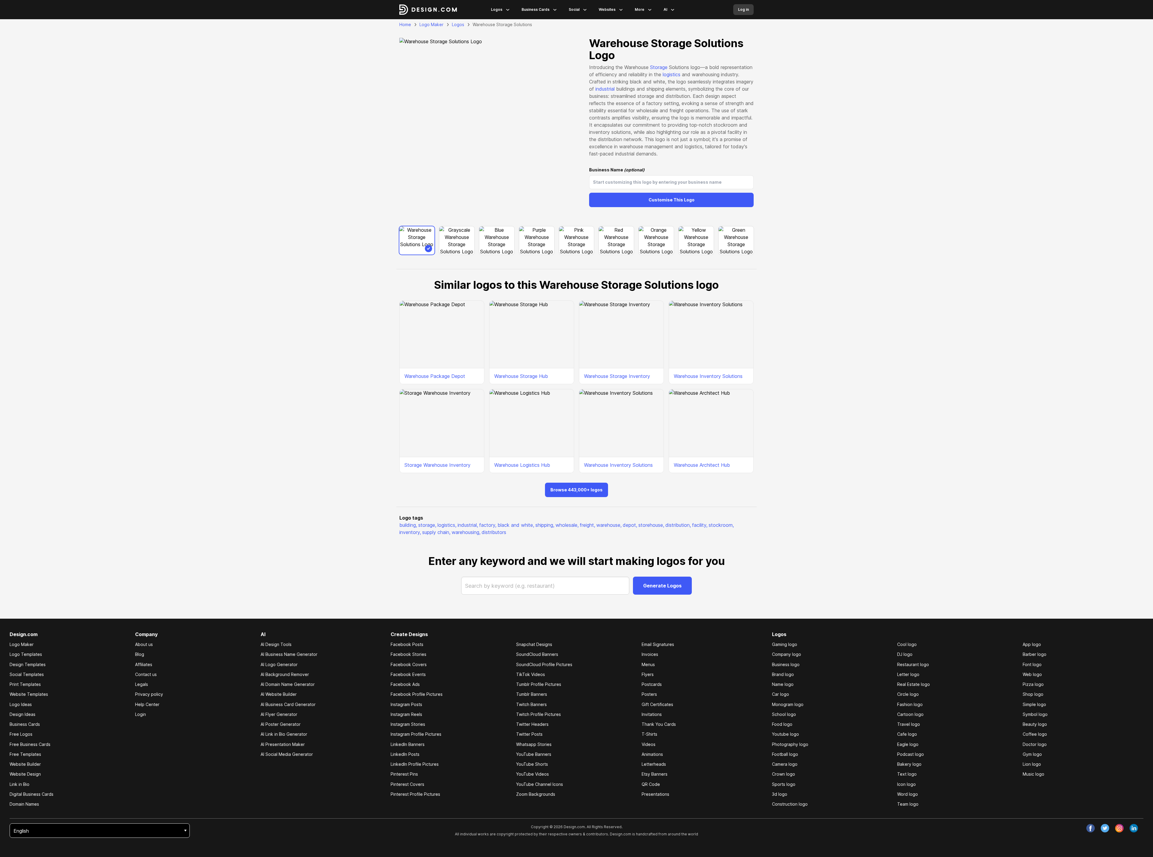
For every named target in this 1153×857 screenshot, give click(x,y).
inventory (410, 532)
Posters (649, 694)
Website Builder (25, 764)
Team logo (907, 804)
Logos (496, 9)
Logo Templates (26, 654)
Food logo (782, 724)
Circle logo (908, 694)
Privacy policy (149, 694)
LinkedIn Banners (408, 744)
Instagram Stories (408, 724)
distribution (678, 525)
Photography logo (790, 744)
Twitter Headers (532, 724)
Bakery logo (909, 764)
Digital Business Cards (31, 794)
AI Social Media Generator (287, 754)
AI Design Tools (276, 644)
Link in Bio (19, 784)
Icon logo (906, 784)
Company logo (786, 654)
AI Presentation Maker (283, 744)
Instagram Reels (406, 714)
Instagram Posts (406, 704)
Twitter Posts (529, 734)
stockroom (721, 525)
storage (427, 525)
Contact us (146, 674)
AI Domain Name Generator (288, 684)
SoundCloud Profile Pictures (544, 664)
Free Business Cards (30, 744)
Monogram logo (787, 704)
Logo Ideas (21, 704)
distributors (494, 532)
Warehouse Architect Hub (702, 465)
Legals (141, 684)
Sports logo (783, 784)
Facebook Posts (407, 644)
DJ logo (904, 654)
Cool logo (907, 644)
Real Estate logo (913, 684)
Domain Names (24, 804)
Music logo (1033, 774)
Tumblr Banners (531, 694)
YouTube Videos (532, 774)
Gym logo (1032, 754)
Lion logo (1032, 764)
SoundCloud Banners (537, 654)
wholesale (567, 525)
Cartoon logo (910, 714)
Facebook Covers (409, 664)
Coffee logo (1035, 734)
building (408, 525)
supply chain (436, 532)
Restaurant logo (913, 664)
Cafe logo (907, 734)
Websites (607, 9)
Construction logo (790, 804)
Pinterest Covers (407, 784)
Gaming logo (784, 644)
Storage (658, 67)
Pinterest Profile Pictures (415, 794)
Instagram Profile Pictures (416, 734)
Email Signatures (658, 644)
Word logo (907, 794)
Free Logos (21, 734)
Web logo (1032, 674)
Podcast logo (910, 754)
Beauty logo (1035, 724)
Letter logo (908, 674)
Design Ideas (22, 714)
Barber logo (1034, 654)
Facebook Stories (408, 654)
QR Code (651, 784)
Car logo (780, 694)
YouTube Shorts (532, 764)
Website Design (25, 774)
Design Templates (28, 664)
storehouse (651, 525)
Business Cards (535, 9)
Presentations (655, 794)
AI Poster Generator (281, 724)
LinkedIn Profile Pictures (415, 764)
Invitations (652, 714)
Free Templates (25, 754)
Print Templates (25, 684)
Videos (648, 744)
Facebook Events (408, 674)
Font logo (1032, 664)
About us (144, 644)
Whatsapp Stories (534, 744)
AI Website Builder (279, 694)
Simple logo (1034, 704)
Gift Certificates (657, 704)
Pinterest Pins (404, 774)
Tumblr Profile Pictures (538, 684)
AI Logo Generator (279, 664)
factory (487, 525)
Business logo (786, 664)
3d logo (779, 794)
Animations (652, 754)
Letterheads (654, 764)
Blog (139, 654)
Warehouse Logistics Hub (522, 465)
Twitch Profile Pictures (538, 714)
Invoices (650, 654)
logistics (671, 74)
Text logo (907, 774)
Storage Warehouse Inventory (437, 465)
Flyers (648, 674)
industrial (605, 89)
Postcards (652, 684)
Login (140, 714)
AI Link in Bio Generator (284, 734)
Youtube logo (785, 734)
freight (587, 525)
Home (405, 24)
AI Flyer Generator (279, 714)
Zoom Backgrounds (535, 794)
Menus (648, 664)
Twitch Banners (531, 704)
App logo (1032, 644)
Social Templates (27, 674)
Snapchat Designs (534, 644)
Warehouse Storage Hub (521, 376)
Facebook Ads (405, 684)
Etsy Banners (654, 774)
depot (630, 525)
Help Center (147, 704)
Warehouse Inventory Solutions (708, 376)
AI (665, 9)
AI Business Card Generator (288, 704)
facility (699, 525)
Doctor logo (1035, 744)
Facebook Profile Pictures (417, 694)
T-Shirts (649, 734)
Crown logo (783, 774)
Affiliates (143, 664)
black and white (516, 525)
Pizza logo (1033, 684)
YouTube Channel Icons (539, 784)
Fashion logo (910, 704)
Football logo (785, 754)
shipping (544, 525)
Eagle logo (907, 744)
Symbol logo (1035, 714)
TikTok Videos (530, 674)
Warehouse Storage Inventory (617, 376)
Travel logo (908, 724)
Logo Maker (431, 24)
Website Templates (29, 694)
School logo (784, 714)
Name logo (783, 684)
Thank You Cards (659, 724)
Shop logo (1033, 694)
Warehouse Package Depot (434, 376)
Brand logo (783, 674)
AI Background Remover (285, 674)
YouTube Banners (533, 754)
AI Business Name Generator (289, 654)
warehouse (609, 525)
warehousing (466, 532)
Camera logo (784, 764)
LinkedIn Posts (405, 754)
